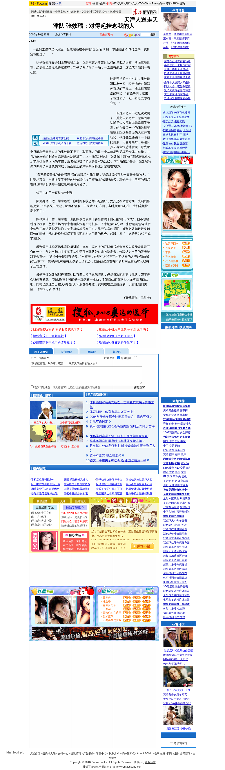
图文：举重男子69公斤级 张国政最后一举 (118, 460)
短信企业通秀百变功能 (74, 513)
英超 (166, 454)
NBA (171, 463)
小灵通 (61, 501)
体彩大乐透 (169, 608)
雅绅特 (183, 147)
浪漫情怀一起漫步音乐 (74, 517)
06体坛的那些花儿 (174, 663)
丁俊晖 (184, 485)
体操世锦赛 (169, 134)
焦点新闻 (168, 112)
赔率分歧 (185, 502)
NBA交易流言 (183, 467)
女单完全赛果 (171, 414)
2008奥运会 (181, 125)
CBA (177, 463)
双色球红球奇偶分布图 (176, 542)
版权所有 (150, 762)
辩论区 (117, 352)
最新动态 (42, 16)
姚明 (179, 130)
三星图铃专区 (45, 507)
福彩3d (181, 612)
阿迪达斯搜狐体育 (41, 11)
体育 (95, 3)
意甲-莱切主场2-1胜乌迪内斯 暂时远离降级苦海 (122, 426)
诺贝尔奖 (168, 121)
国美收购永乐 (182, 152)
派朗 (165, 143)
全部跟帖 (66, 352)
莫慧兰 (167, 34)
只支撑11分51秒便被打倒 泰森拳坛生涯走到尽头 (123, 445)
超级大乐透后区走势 (175, 560)
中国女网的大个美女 (43, 422)
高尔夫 (177, 476)
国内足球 (168, 441)
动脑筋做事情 (182, 38)
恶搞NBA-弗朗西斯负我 (177, 703)
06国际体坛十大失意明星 (178, 654)
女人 (135, 3)
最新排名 (185, 423)
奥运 (166, 485)
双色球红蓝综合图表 (175, 524)
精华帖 (92, 352)
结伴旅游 (168, 152)
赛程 (177, 423)
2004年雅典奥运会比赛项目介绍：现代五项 (119, 416)
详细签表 (168, 423)
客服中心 (101, 753)
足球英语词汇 (99, 421)
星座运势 (68, 541)
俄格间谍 (179, 121)
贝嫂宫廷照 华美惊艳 (178, 728)
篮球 (185, 134)
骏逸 (176, 143)
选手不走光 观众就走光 (105, 455)
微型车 (184, 143)
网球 (169, 476)
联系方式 (114, 753)
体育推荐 (178, 401)
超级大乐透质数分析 (175, 568)
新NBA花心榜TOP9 (178, 690)
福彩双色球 (169, 612)
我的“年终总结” (180, 47)
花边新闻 (68, 545)
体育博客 (178, 10)
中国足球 (60, 11)
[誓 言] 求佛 (38, 516)
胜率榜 (184, 410)
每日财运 (81, 541)
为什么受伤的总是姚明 (43, 446)
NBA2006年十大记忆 (175, 659)
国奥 (177, 445)
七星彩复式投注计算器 (176, 599)
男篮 (177, 472)
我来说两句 (106, 34)
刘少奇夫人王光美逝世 (176, 117)
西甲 (171, 454)
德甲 (177, 454)
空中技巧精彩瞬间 (70, 422)
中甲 (166, 445)
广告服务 (88, 753)
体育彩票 (185, 139)
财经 (109, 3)
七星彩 (181, 608)
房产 (128, 3)
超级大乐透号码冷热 (175, 551)
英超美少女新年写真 (175, 694)
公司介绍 (159, 753)
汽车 (120, 3)
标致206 (168, 147)
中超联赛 (74, 11)
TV (141, 3)
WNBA (185, 463)
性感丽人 (80, 501)
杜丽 (166, 42)
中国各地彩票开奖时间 (176, 511)
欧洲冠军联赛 (171, 139)
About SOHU (144, 753)
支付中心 (63, 753)
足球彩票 (174, 485)
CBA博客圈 (169, 130)
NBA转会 (168, 467)
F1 (190, 125)
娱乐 (102, 3)
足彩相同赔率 (171, 502)
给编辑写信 (180, 743)
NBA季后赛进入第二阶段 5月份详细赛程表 (119, 436)
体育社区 (178, 624)
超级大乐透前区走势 (175, 555)
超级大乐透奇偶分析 (175, 564)
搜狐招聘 (76, 753)
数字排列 (168, 617)
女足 (171, 445)
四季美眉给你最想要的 (179, 319)
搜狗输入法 (49, 753)
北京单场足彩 (171, 507)
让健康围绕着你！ (181, 42)
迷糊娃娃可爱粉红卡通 (179, 314)
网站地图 (172, 753)
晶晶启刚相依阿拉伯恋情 (178, 650)
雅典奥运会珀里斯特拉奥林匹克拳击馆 (116, 441)
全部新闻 (185, 753)
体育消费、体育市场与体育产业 (111, 412)
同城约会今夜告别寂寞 (74, 521)
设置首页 (35, 753)
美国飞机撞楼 (182, 112)
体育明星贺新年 (183, 34)
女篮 (183, 472)
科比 (174, 480)
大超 (171, 472)
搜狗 (182, 3)
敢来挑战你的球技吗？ (74, 525)
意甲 (183, 454)
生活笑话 (81, 549)
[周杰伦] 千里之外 (41, 512)
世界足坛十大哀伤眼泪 (176, 698)
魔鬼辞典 (81, 545)
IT (115, 3)
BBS (175, 3)
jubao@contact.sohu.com (127, 766)
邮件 (161, 3)
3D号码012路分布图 (175, 582)
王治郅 (187, 130)
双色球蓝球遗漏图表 (175, 533)
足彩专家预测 (171, 498)
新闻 (88, 3)
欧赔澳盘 (185, 498)
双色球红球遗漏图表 (175, 529)
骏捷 (176, 147)
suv (171, 143)
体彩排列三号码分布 (175, 573)
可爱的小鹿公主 (70, 446)
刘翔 (179, 134)
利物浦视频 (183, 458)
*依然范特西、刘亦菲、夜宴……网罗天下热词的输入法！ (64, 363)
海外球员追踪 (177, 450)
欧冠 (166, 450)
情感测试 (68, 549)
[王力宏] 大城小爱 (41, 520)
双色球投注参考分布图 (176, 538)
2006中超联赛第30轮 (94, 11)
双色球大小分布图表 (175, 520)
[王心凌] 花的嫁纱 (41, 524)
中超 (183, 441)
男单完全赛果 (171, 410)
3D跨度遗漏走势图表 (175, 586)
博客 (168, 3)
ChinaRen (150, 3)
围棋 (184, 476)
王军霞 (167, 38)
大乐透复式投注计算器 (176, 595)
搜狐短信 (42, 501)
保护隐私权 (128, 753)
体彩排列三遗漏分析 (175, 577)
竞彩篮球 (179, 617)
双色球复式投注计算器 (176, 590)
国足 (177, 441)
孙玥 (166, 47)
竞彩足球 (185, 507)
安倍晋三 (168, 125)
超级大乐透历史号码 (175, 546)
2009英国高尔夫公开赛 (177, 432)
